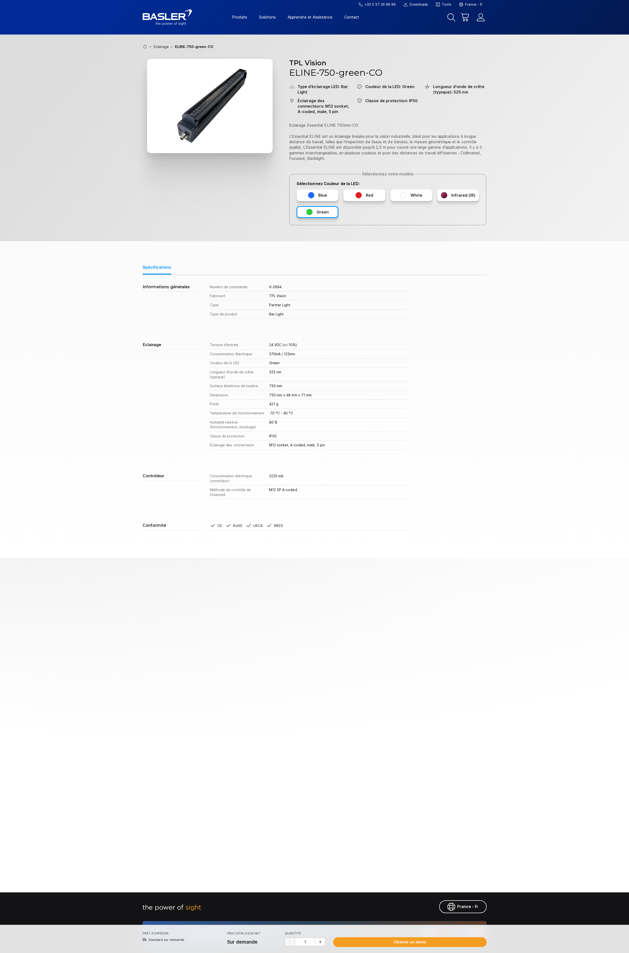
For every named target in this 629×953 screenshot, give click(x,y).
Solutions (267, 17)
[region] (315, 408)
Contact (351, 17)
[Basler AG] (167, 17)
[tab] (157, 270)
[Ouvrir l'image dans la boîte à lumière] (210, 106)
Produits (239, 17)
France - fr (467, 906)
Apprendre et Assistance (310, 17)
